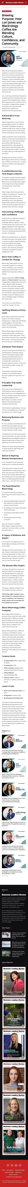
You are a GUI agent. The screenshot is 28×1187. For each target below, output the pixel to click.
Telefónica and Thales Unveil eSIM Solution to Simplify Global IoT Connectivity (18, 954)
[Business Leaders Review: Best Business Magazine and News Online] (15, 2)
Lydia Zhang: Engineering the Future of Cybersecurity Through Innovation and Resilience (14, 824)
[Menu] (3, 2)
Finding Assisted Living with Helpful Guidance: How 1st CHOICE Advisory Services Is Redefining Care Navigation (13, 847)
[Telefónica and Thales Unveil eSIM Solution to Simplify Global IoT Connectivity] (6, 953)
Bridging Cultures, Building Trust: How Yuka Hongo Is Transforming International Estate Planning (13, 800)
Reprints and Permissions (14, 1177)
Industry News (9, 1172)
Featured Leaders (7, 11)
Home (3, 7)
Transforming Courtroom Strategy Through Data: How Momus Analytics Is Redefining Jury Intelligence (14, 752)
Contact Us (18, 1172)
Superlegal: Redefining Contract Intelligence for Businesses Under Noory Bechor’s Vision (12, 871)
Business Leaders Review (9, 47)
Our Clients (9, 1170)
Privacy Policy (13, 1174)
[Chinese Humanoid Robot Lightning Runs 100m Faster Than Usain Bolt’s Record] (6, 935)
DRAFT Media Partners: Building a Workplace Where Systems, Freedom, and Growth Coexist (13, 776)
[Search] (25, 2)
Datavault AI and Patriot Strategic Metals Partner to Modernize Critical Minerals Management (19, 944)
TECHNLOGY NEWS (20, 1170)
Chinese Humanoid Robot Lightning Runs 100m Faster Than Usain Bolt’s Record (19, 935)
